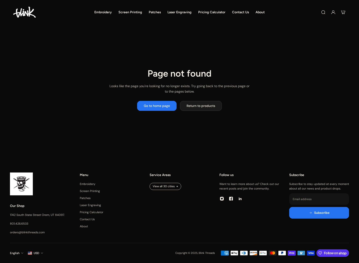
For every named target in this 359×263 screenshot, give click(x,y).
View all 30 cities (164, 186)
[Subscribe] (319, 213)
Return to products (201, 106)
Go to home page (157, 106)
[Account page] (333, 12)
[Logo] (24, 12)
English (15, 253)
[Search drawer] (323, 12)
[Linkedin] (240, 198)
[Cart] (343, 12)
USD (36, 253)
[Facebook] (231, 198)
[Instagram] (221, 198)
